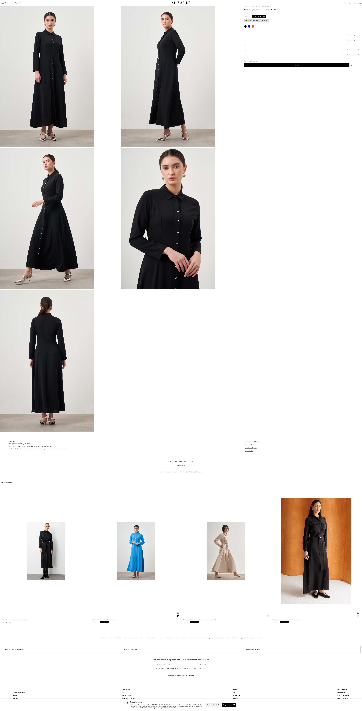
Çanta (243, 638)
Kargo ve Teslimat (19, 692)
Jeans (142, 638)
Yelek (136, 638)
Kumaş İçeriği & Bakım (252, 441)
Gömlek (118, 638)
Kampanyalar (341, 692)
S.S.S (14, 689)
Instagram (172, 675)
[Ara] (345, 3)
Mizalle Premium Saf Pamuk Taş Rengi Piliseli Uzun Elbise (199, 620)
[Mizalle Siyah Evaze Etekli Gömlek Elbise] (245, 26)
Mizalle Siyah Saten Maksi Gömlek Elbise (14, 620)
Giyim (253, 6)
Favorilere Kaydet (251, 448)
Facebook (180, 675)
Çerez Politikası (127, 695)
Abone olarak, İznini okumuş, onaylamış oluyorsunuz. (181, 668)
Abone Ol (203, 664)
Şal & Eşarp (251, 638)
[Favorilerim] (350, 3)
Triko (161, 638)
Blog (233, 692)
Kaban (154, 638)
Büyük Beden (169, 638)
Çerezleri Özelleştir (213, 705)
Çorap (260, 638)
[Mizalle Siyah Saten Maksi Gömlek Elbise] (45, 551)
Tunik (125, 638)
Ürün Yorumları (342, 689)
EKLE (297, 65)
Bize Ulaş (235, 689)
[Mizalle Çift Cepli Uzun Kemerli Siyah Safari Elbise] (316, 551)
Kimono (184, 638)
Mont (229, 638)
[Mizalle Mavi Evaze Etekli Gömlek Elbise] (136, 551)
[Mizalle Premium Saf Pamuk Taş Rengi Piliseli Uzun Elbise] (226, 551)
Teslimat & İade (250, 444)
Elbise (258, 6)
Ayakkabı (236, 638)
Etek (130, 638)
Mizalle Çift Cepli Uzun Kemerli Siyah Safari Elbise (287, 620)
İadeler (15, 695)
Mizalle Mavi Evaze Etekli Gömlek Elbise (104, 620)
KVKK (123, 692)
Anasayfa (246, 6)
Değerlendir (249, 451)
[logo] (181, 3)
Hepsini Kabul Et (229, 705)
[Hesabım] (355, 3)
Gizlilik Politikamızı (159, 706)
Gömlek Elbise (266, 6)
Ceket (191, 638)
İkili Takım (103, 638)
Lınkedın (191, 675)
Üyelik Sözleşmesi (343, 695)
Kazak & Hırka (220, 638)
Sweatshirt (199, 638)
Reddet (179, 706)
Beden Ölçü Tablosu (251, 61)
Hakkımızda (126, 689)
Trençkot (209, 638)
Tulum (148, 638)
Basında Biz (236, 695)
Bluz (177, 638)
